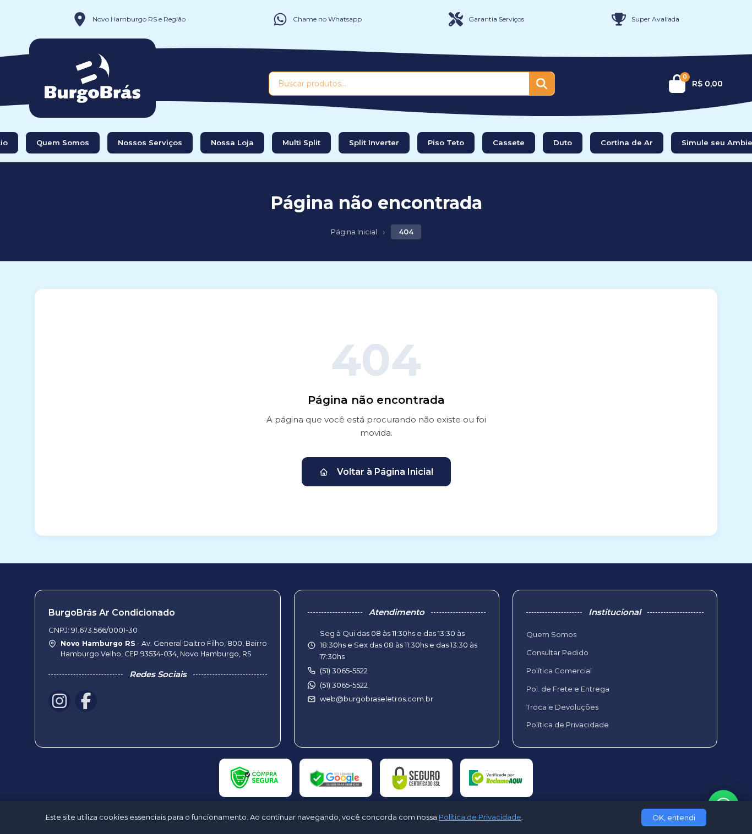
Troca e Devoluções (562, 707)
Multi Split (301, 142)
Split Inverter (374, 142)
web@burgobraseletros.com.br (376, 698)
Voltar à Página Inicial (385, 472)
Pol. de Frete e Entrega (567, 688)
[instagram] (59, 701)
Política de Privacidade (567, 724)
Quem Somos (62, 142)
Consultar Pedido (557, 652)
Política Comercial (559, 670)
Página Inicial (354, 231)
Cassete (509, 142)
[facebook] (86, 701)
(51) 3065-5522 (344, 685)
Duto (562, 142)
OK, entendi (673, 817)
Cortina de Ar (627, 142)
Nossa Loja (232, 142)
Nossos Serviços (150, 142)
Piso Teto (446, 142)
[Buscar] (541, 83)
